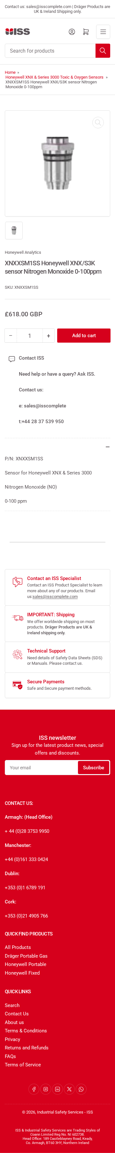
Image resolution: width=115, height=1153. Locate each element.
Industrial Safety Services (60, 1112)
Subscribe (93, 768)
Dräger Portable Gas (26, 956)
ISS (90, 1112)
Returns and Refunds (27, 1048)
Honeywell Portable (25, 964)
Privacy (12, 1039)
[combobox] (57, 51)
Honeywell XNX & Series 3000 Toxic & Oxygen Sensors (54, 77)
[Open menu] (103, 32)
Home (10, 72)
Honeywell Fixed (22, 973)
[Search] (103, 50)
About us (14, 1022)
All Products (18, 947)
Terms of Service (23, 1065)
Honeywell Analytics (23, 252)
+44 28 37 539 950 (43, 421)
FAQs (10, 1056)
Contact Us (17, 1014)
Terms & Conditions (26, 1031)
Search (12, 1005)
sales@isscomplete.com (55, 596)
